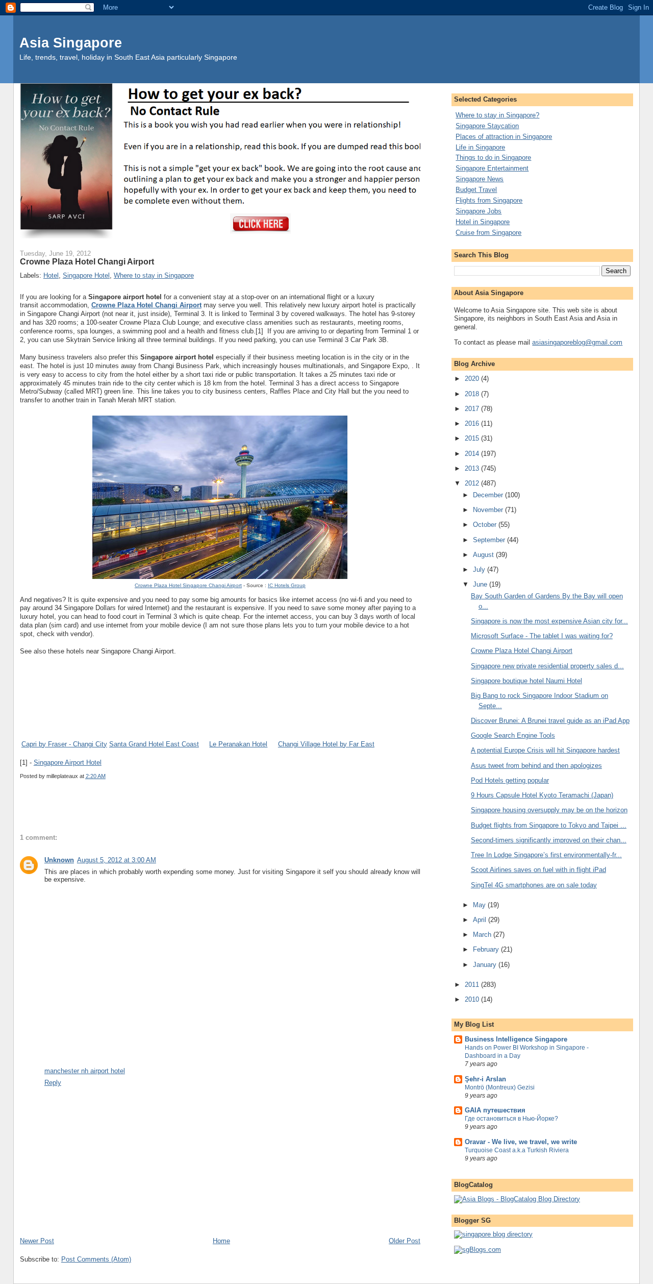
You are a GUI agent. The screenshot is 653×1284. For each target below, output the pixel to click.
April (480, 920)
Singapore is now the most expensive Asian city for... (549, 621)
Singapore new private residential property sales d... (547, 666)
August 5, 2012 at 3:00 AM (116, 860)
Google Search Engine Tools (513, 735)
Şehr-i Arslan (485, 1079)
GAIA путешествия (495, 1110)
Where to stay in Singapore (154, 275)
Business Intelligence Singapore (516, 1039)
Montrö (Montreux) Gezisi (500, 1087)
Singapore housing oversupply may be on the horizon (549, 810)
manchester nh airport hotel (84, 1071)
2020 (473, 378)
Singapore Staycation (487, 126)
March (483, 934)
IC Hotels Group (287, 585)
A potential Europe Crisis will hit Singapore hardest (545, 750)
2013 (473, 468)
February (487, 949)
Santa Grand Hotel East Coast (154, 744)
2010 (473, 999)
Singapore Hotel (86, 275)
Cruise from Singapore (488, 232)
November (489, 510)
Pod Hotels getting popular (510, 780)
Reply (52, 1082)
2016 (473, 423)
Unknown (59, 860)
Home (221, 1241)
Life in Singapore (480, 147)
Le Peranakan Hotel (238, 744)
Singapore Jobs (478, 211)
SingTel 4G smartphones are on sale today (534, 885)
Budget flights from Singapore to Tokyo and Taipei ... (548, 825)
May (480, 905)
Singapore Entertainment (492, 168)
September (490, 540)
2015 (473, 438)
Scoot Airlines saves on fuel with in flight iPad (538, 870)
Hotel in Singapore (483, 222)
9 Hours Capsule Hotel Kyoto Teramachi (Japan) (542, 795)
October (485, 524)
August (484, 555)
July (480, 569)
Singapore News (480, 179)
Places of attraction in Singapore (504, 136)
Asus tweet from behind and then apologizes (536, 765)
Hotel (51, 275)
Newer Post (37, 1241)
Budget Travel (476, 189)
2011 (473, 984)
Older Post (404, 1241)
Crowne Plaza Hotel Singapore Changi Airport (188, 585)
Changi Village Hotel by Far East (326, 744)
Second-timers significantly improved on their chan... (548, 840)
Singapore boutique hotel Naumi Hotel (526, 681)
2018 (473, 394)
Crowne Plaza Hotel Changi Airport (146, 305)
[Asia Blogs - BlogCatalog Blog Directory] (517, 1199)
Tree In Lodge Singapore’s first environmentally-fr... (546, 855)
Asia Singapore (70, 43)
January (485, 964)
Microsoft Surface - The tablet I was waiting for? (542, 636)
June (481, 584)
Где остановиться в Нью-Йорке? (511, 1118)
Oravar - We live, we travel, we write (521, 1142)
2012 (473, 483)
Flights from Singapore (489, 200)
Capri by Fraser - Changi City (64, 744)
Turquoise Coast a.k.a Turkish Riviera (517, 1150)
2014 (473, 453)
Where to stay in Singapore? (497, 115)
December (489, 495)
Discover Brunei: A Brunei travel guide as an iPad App (550, 720)
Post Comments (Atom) (96, 1259)
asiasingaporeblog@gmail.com (577, 342)
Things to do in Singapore (493, 157)
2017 (473, 409)
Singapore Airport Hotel (68, 762)
